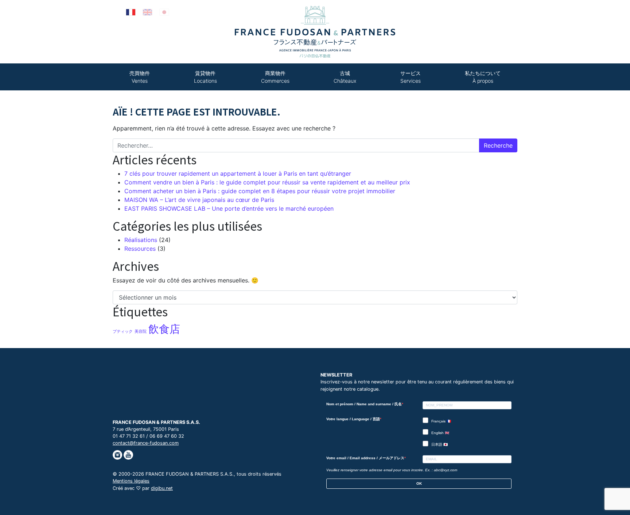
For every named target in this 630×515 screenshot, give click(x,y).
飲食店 (164, 329)
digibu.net (162, 488)
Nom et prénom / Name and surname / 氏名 (364, 404)
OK (419, 483)
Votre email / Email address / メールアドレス (365, 458)
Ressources (140, 248)
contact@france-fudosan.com (146, 443)
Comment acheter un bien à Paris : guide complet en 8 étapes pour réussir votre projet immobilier (259, 191)
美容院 (141, 331)
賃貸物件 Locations (205, 77)
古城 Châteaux (345, 77)
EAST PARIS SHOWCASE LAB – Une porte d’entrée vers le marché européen (229, 208)
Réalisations (140, 239)
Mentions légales (131, 481)
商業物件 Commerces (275, 77)
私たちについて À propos (483, 77)
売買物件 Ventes (139, 77)
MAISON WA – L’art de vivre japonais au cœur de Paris (199, 199)
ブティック (123, 331)
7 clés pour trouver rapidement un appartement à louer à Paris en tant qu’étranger (237, 173)
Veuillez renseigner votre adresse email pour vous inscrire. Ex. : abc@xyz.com (391, 470)
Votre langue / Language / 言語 (353, 419)
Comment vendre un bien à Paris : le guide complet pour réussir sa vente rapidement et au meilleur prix (267, 182)
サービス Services (410, 77)
